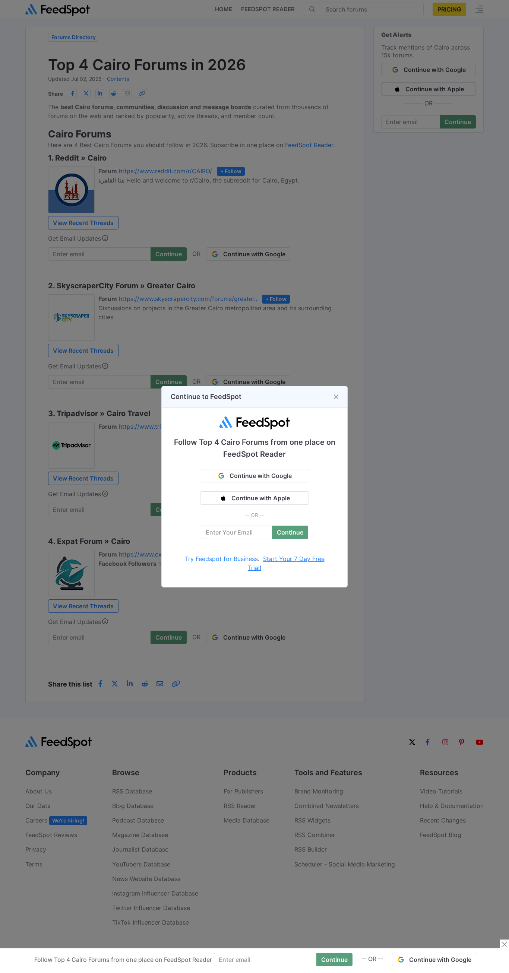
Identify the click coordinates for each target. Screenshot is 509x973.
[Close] (336, 396)
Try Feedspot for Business (221, 558)
